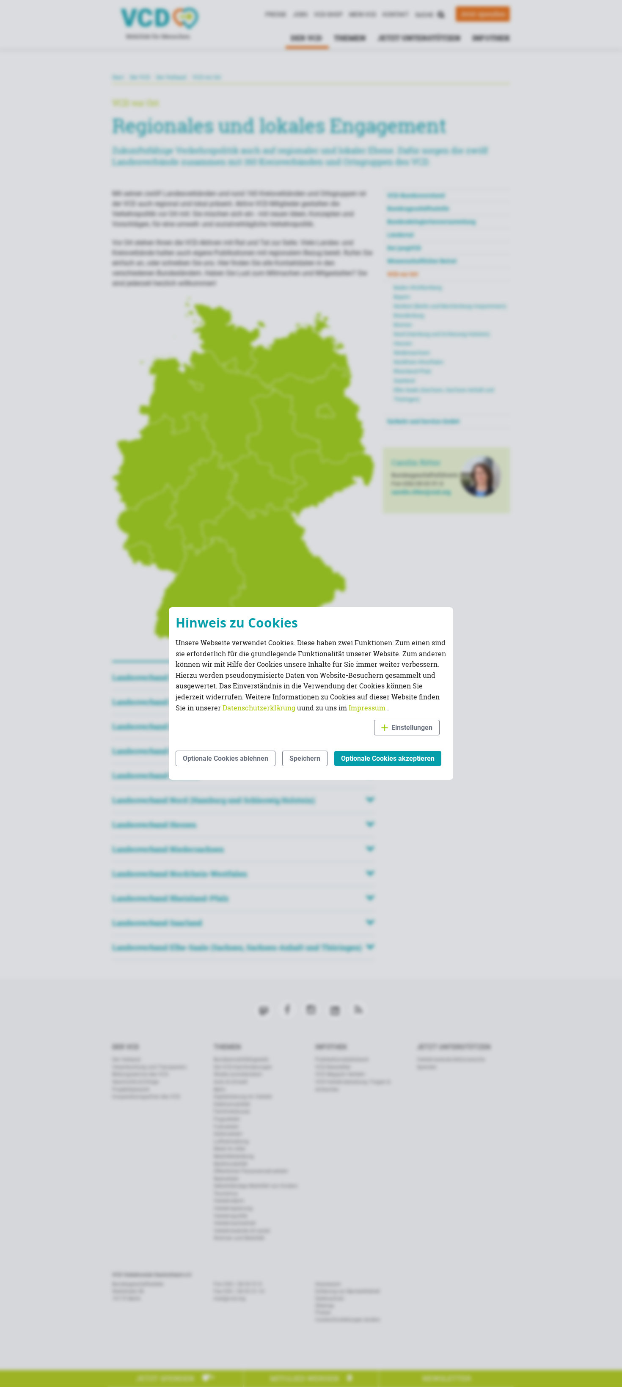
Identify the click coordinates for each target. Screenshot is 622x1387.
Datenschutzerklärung (260, 707)
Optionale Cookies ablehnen (225, 758)
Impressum (368, 707)
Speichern (304, 758)
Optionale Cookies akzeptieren (388, 758)
